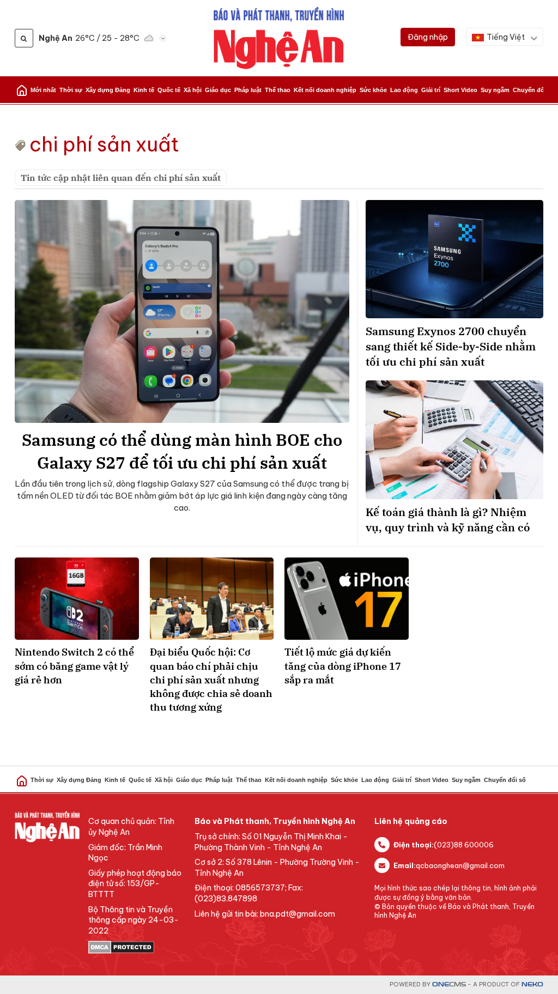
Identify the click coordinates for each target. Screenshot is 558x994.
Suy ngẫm (495, 90)
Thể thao (277, 90)
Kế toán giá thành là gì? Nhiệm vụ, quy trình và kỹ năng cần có (448, 520)
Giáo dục (218, 90)
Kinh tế (144, 90)
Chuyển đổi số (534, 90)
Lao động (404, 90)
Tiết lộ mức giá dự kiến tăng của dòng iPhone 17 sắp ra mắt (342, 666)
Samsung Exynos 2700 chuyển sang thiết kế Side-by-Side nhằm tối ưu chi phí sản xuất (451, 346)
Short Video (460, 90)
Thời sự (70, 90)
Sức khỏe (373, 90)
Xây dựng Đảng (108, 90)
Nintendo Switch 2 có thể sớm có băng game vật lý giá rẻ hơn (74, 666)
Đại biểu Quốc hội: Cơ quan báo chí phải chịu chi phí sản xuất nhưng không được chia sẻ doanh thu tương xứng (211, 679)
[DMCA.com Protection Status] (136, 947)
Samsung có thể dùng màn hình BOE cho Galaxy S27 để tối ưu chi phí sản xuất (182, 451)
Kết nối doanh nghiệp (325, 90)
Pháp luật (248, 90)
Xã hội (193, 90)
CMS (449, 984)
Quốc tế (168, 90)
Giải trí (430, 90)
